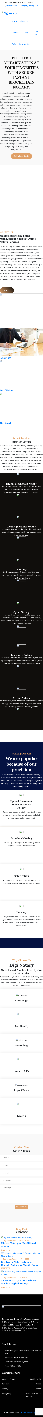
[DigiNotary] (21, 13)
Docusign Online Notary (21, 526)
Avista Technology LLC (30, 1413)
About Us (24, 21)
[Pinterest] (40, 8)
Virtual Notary (21, 698)
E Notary (21, 569)
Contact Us (24, 44)
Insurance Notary (21, 655)
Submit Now (21, 1207)
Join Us (36, 32)
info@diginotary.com (29, 6)
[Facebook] (32, 8)
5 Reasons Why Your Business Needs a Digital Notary (18, 1282)
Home (14, 21)
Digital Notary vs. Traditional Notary (18, 1245)
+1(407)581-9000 (10, 6)
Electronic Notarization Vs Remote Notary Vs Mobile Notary (20, 1263)
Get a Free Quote (21, 156)
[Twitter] (35, 8)
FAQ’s (14, 44)
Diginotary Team (10, 1240)
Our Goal (5, 423)
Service (16, 32)
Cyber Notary (21, 612)
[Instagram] (37, 8)
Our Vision (6, 390)
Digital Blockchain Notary (21, 483)
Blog (26, 32)
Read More (5, 1250)
